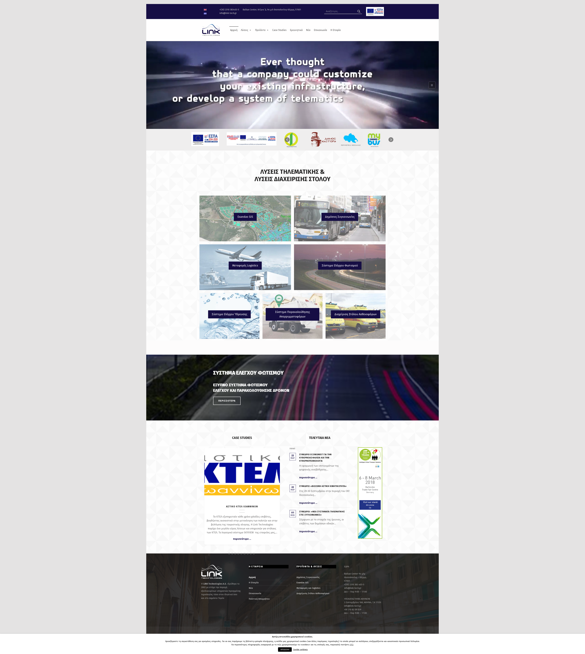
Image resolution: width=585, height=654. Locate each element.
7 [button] (247, 553)
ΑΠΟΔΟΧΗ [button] (284, 649)
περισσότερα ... (242, 542)
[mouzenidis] (351, 137)
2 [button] (232, 553)
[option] (242, 498)
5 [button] (241, 553)
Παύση (432, 85)
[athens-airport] (379, 139)
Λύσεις (244, 30)
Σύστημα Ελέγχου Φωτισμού (340, 265)
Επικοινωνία (320, 30)
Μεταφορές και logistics (308, 588)
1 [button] (229, 553)
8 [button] (251, 553)
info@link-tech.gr (228, 13)
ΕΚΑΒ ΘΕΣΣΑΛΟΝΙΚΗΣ (242, 473)
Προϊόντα (260, 30)
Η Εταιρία (335, 30)
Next (390, 139)
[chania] (323, 139)
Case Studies (279, 30)
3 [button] (235, 553)
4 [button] (238, 553)
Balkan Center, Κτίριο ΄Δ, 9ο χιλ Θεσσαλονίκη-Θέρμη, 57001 (272, 9)
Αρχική (234, 30)
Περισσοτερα (226, 400)
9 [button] (254, 553)
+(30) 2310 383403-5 (229, 9)
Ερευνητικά (296, 30)
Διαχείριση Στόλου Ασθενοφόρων (356, 314)
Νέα (308, 30)
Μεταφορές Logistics (245, 265)
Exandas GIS (245, 216)
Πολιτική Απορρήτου (259, 598)
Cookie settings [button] (300, 649)
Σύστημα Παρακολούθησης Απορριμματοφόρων (292, 314)
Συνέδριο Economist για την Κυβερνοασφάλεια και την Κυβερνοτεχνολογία (315, 457)
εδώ (351, 644)
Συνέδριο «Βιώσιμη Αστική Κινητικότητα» (323, 486)
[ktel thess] (295, 138)
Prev (287, 139)
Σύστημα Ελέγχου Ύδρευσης (229, 314)
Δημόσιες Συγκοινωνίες (340, 216)
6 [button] (244, 553)
